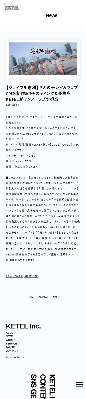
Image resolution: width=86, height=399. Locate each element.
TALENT (10, 347)
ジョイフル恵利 (15, 276)
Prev (30, 297)
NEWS (9, 336)
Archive (43, 297)
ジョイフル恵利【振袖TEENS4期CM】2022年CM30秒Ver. (42, 144)
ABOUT (10, 332)
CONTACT (12, 350)
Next (55, 297)
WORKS (10, 340)
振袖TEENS (32, 276)
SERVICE (11, 343)
